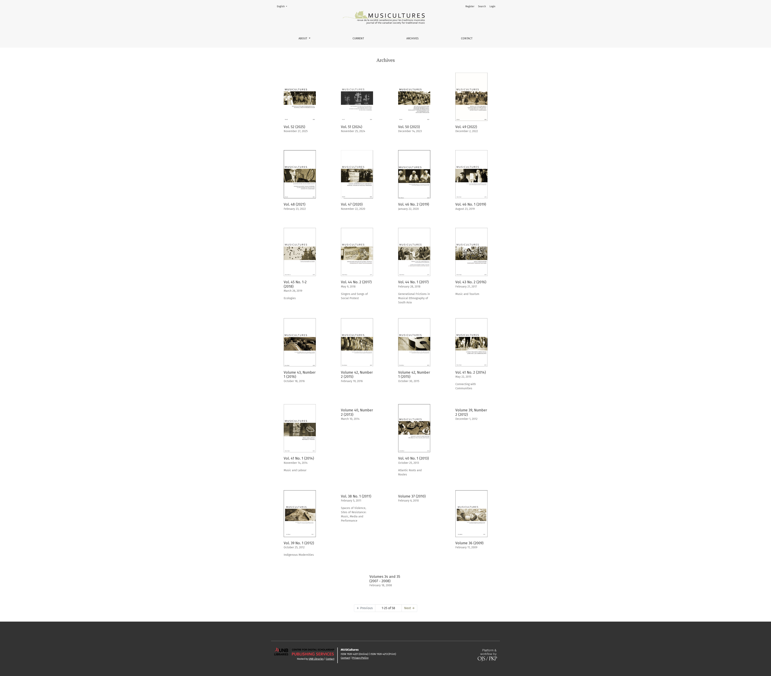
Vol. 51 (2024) (351, 127)
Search (482, 6)
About (303, 38)
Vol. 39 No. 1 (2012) (299, 543)
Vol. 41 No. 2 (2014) (470, 372)
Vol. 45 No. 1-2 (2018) (295, 284)
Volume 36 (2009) (469, 543)
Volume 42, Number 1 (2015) (414, 374)
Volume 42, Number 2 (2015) (357, 374)
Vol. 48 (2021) (294, 204)
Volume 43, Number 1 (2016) (300, 374)
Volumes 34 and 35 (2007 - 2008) (384, 578)
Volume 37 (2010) (412, 496)
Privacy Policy (360, 657)
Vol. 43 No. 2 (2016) (470, 282)
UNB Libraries (316, 659)
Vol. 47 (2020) (352, 204)
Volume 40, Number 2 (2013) (357, 412)
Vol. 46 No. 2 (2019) (413, 204)
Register (469, 6)
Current (358, 38)
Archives (412, 38)
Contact (466, 38)
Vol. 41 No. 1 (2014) (299, 458)
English (283, 6)
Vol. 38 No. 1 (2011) (356, 496)
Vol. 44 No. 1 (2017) (413, 282)
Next (409, 608)
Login (492, 6)
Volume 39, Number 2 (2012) (471, 412)
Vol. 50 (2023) (409, 127)
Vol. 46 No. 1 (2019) (470, 204)
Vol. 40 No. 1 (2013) (413, 458)
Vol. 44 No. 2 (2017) (356, 282)
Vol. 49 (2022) (466, 127)
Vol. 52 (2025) (294, 127)
